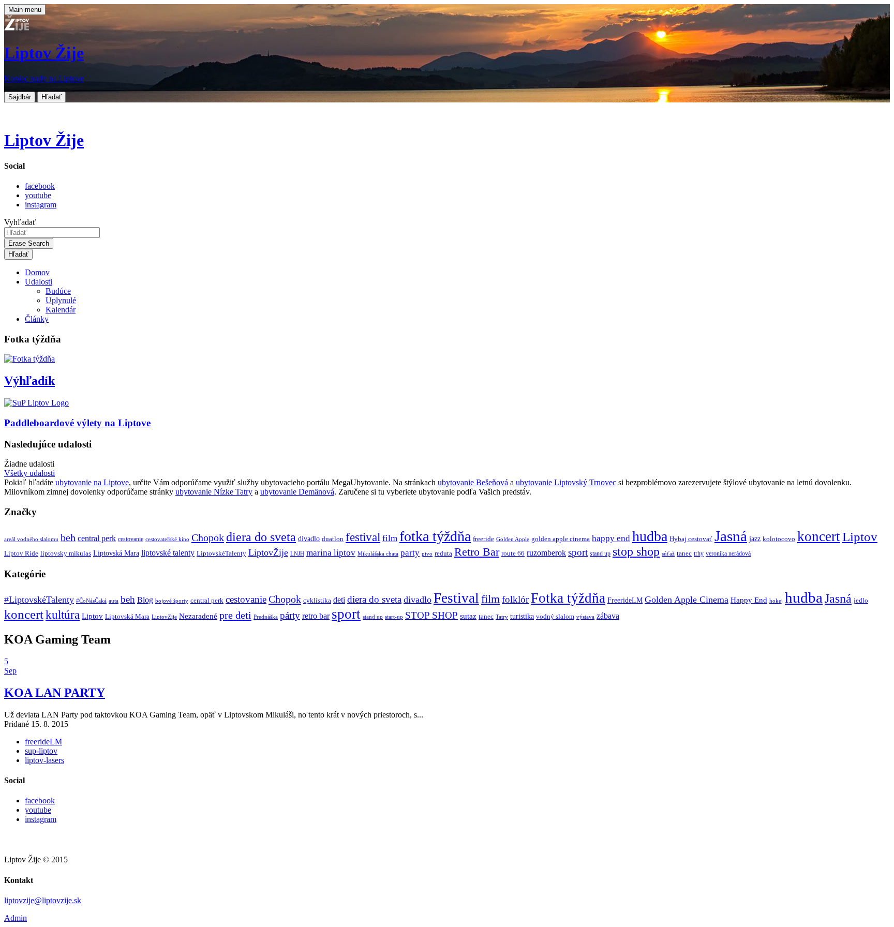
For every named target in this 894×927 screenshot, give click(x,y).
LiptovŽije (268, 552)
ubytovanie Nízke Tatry (213, 491)
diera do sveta (261, 537)
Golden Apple (512, 539)
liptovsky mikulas (65, 553)
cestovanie (130, 539)
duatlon (333, 539)
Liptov (859, 537)
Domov (37, 272)
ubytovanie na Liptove (92, 482)
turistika (522, 616)
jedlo (861, 600)
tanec (684, 553)
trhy (699, 553)
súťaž (668, 554)
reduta (443, 553)
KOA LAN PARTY (54, 692)
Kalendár (61, 309)
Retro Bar (476, 551)
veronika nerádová (728, 553)
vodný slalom (555, 616)
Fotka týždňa (568, 598)
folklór (515, 599)
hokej (776, 600)
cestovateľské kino (167, 539)
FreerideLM (625, 600)
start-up (394, 617)
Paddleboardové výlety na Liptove (77, 422)
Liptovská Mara (116, 553)
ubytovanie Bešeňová (473, 482)
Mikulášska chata (377, 554)
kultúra (63, 614)
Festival (456, 598)
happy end (611, 538)
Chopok (207, 537)
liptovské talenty (168, 552)
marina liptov (330, 553)
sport (578, 552)
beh (68, 537)
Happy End (749, 600)
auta (113, 601)
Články (37, 319)
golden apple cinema (560, 539)
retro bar (316, 615)
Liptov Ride (21, 553)
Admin (15, 918)
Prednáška (266, 617)
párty (290, 615)
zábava (608, 616)
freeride (483, 539)
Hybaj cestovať (690, 539)
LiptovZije (164, 617)
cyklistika (317, 600)
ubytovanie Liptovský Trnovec (566, 482)
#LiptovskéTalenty (39, 599)
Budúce (58, 291)
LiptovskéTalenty (221, 553)
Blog (145, 599)
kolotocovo (779, 539)
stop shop (636, 551)
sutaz (468, 616)
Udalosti (38, 281)
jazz (755, 538)
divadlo (309, 538)
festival (363, 537)
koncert (818, 536)
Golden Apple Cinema (686, 599)
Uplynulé (61, 300)
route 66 (513, 553)
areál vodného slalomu (31, 539)
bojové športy (171, 601)
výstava (585, 617)
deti (339, 599)
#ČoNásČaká (91, 600)
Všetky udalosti (29, 473)
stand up (600, 553)
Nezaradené (198, 616)
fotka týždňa (435, 536)
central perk (97, 538)
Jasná (730, 536)
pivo (427, 554)
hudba (649, 536)
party (410, 553)
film (389, 538)
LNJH (297, 554)
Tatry (502, 617)
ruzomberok (546, 553)
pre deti (235, 615)
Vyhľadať (20, 222)
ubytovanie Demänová (297, 491)
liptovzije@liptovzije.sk (42, 900)
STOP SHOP (431, 615)
